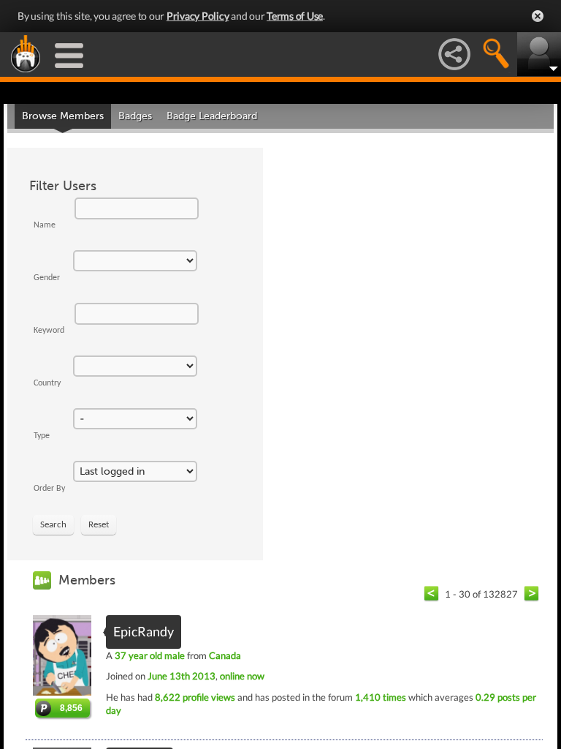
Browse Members (63, 116)
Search (53, 525)
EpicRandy (143, 631)
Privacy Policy (198, 16)
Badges (135, 116)
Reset (98, 525)
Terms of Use (295, 16)
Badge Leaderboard (212, 116)
